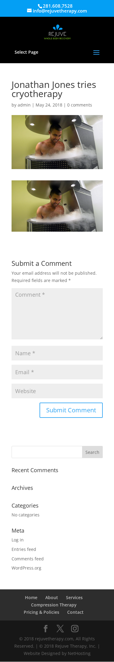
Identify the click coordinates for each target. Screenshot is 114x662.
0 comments (79, 105)
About (51, 597)
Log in (18, 540)
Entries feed (24, 549)
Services (74, 597)
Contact (75, 612)
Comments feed (28, 559)
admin (24, 105)
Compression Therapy (54, 605)
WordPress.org (26, 568)
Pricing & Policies (41, 612)
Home (31, 597)
